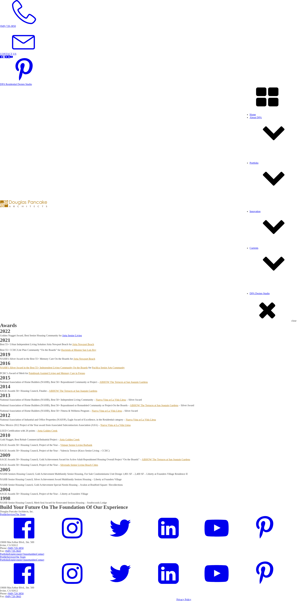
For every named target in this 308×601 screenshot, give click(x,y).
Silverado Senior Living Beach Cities (79, 465)
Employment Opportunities (269, 176)
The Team (20, 514)
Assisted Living (264, 206)
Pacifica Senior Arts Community (108, 367)
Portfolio (4, 554)
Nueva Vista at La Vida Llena (111, 399)
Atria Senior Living (72, 335)
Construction (262, 294)
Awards (260, 297)
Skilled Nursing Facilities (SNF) (272, 221)
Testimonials (262, 173)
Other (259, 224)
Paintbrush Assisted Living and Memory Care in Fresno (57, 373)
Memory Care (263, 218)
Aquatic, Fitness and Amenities (271, 209)
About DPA (256, 117)
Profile (259, 161)
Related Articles (264, 303)
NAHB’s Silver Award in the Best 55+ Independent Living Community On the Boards (44, 367)
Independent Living (266, 215)
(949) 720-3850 (16, 548)
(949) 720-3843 (13, 551)
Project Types (263, 170)
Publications (262, 306)
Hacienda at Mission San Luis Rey (78, 350)
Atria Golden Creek (47, 430)
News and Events (265, 291)
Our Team (261, 164)
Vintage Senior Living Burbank (76, 445)
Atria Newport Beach (83, 344)
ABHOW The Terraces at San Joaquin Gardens (123, 382)
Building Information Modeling (272, 261)
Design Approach (265, 255)
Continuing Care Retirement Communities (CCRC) (282, 212)
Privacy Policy (183, 599)
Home (253, 114)
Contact (40, 554)
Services (260, 167)
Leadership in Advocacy (268, 258)
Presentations (262, 300)
